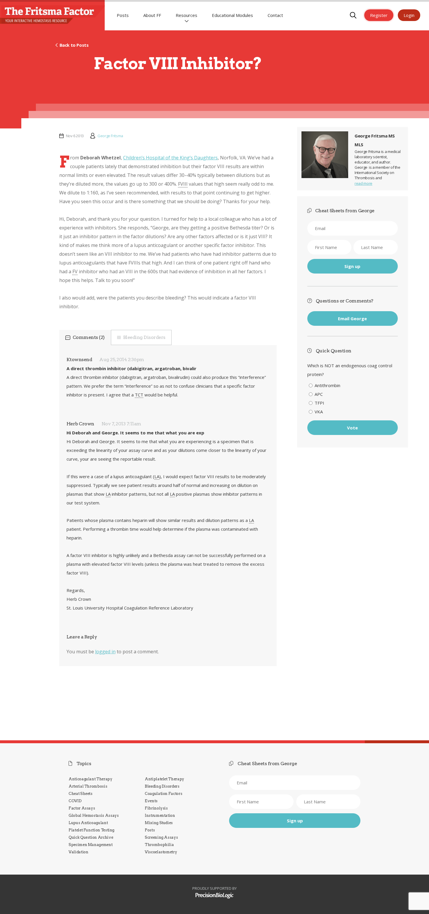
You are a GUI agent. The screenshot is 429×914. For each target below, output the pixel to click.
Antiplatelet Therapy (164, 779)
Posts (123, 15)
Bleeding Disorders (144, 337)
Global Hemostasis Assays (94, 815)
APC (319, 394)
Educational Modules (232, 15)
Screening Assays (161, 837)
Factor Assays (82, 808)
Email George (352, 318)
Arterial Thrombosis (88, 786)
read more (363, 183)
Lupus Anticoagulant (88, 823)
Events (151, 801)
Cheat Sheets (81, 793)
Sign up (352, 266)
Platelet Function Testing (91, 830)
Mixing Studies (159, 823)
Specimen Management (90, 844)
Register (379, 15)
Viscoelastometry (161, 852)
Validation (78, 852)
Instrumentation (160, 815)
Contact (275, 15)
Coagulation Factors (163, 793)
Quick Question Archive (91, 837)
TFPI (319, 403)
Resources (186, 15)
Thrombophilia (159, 844)
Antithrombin (327, 385)
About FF (152, 15)
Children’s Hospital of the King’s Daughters (170, 157)
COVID (75, 801)
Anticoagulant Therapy (90, 779)
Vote (352, 428)
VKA (319, 412)
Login (409, 15)
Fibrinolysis (156, 808)
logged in (105, 651)
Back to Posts (74, 45)
